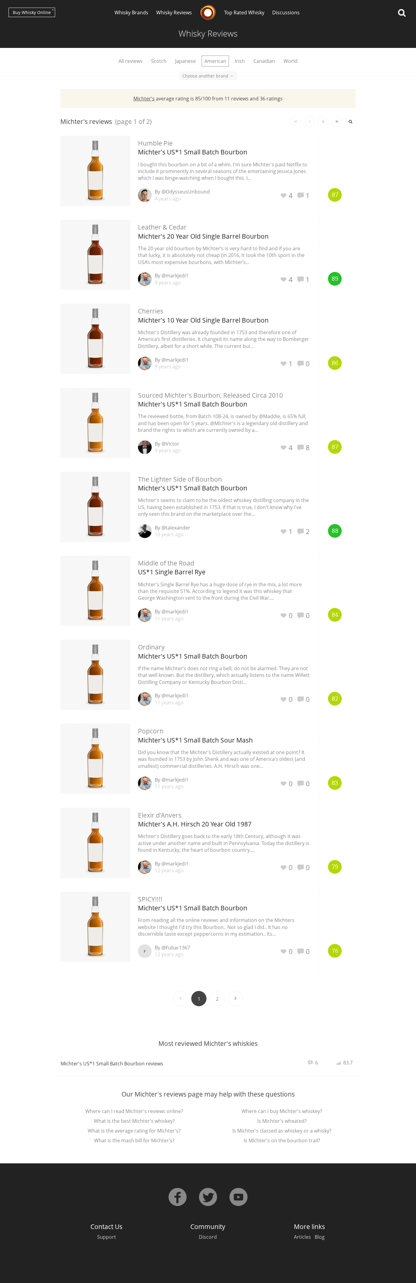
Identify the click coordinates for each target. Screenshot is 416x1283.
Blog (320, 1237)
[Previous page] (309, 121)
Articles (302, 1237)
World (291, 61)
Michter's (144, 98)
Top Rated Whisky (244, 12)
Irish (240, 61)
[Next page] (323, 121)
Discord (208, 1237)
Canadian (264, 61)
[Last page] (336, 121)
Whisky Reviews (174, 12)
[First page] (295, 121)
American (215, 61)
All (130, 61)
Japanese (185, 61)
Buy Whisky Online (32, 12)
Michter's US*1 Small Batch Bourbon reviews (112, 1063)
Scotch (159, 61)
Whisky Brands (131, 12)
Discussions (286, 12)
